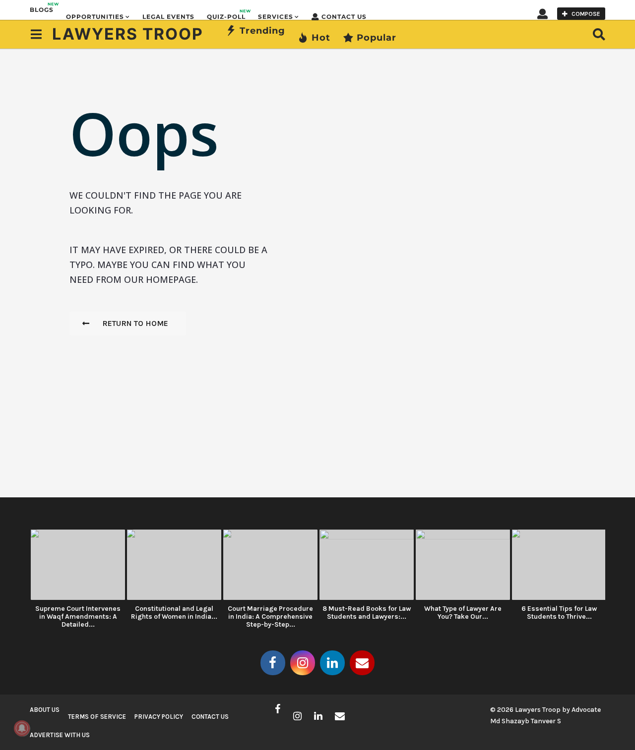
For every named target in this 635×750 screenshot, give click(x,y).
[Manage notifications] (22, 728)
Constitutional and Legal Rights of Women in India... (174, 612)
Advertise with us (60, 735)
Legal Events (168, 16)
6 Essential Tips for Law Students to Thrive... (559, 612)
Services (275, 16)
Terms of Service (97, 716)
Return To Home (135, 323)
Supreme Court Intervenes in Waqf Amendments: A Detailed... (78, 616)
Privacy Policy (158, 716)
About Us (45, 709)
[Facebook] (272, 662)
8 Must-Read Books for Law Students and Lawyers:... (366, 612)
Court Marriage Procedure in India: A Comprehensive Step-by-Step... (270, 616)
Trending (262, 30)
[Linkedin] (332, 662)
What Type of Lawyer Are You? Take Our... (463, 612)
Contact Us (344, 16)
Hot (321, 37)
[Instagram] (302, 662)
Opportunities (95, 16)
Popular (376, 37)
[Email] (362, 662)
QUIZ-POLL (226, 14)
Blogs (42, 7)
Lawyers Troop (127, 34)
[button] (542, 13)
